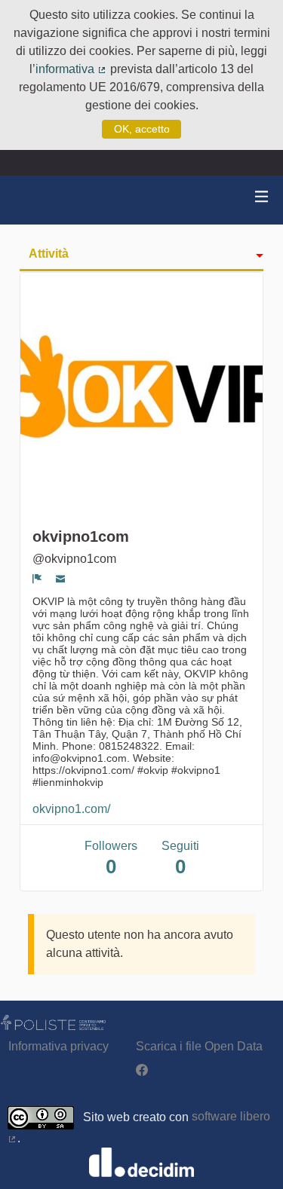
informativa (71, 69)
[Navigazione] (262, 197)
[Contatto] (61, 578)
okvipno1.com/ (71, 808)
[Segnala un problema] (37, 578)
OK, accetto (142, 129)
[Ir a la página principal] (30, 200)
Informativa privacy (58, 1046)
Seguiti (180, 858)
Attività (49, 253)
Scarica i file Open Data (199, 1046)
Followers (111, 858)
